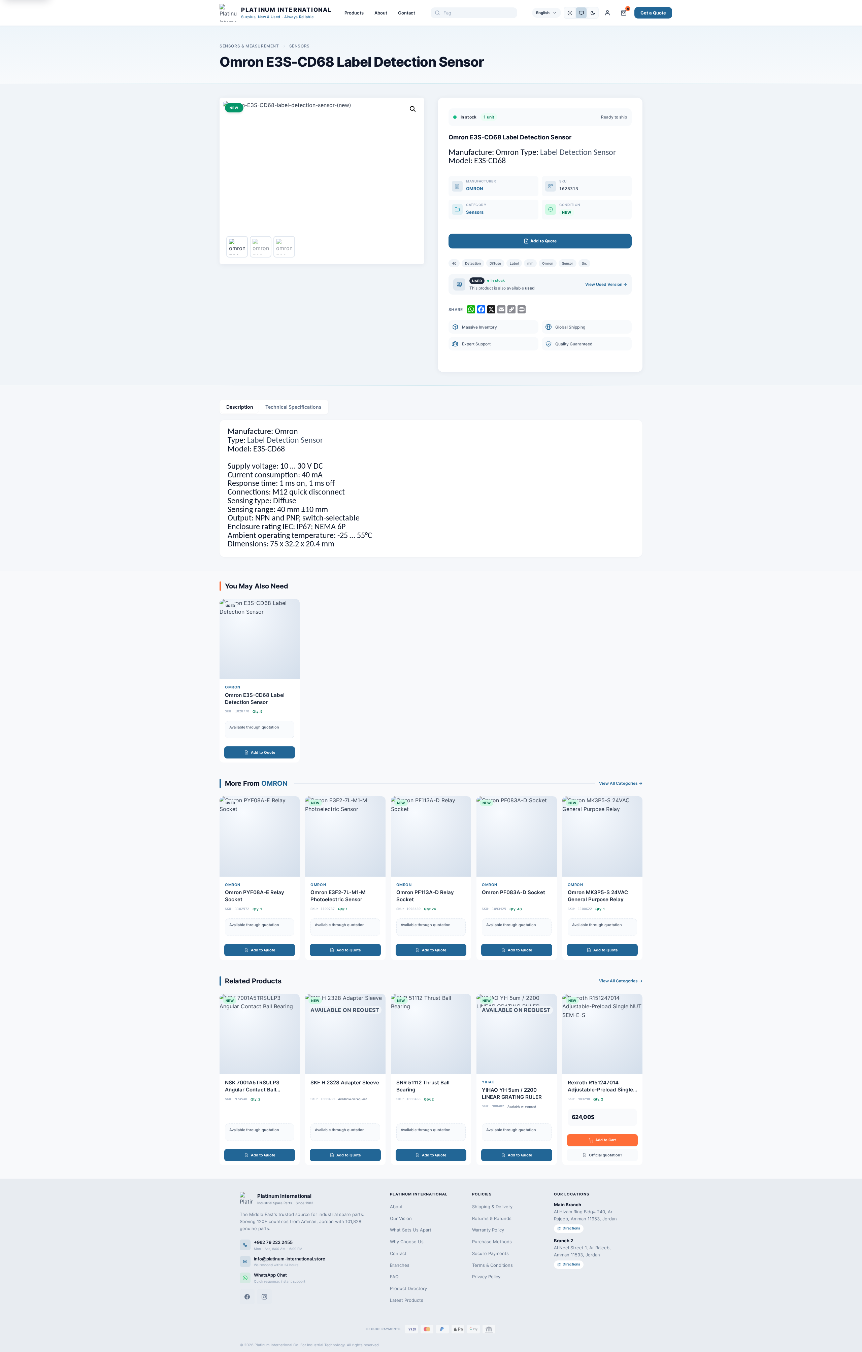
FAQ (394, 1276)
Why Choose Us (407, 1241)
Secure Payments (490, 1253)
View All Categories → (620, 783)
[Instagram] (264, 1296)
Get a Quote (653, 12)
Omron (547, 263)
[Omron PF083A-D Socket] (516, 878)
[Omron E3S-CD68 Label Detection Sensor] (260, 681)
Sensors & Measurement (249, 45)
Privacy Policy (486, 1276)
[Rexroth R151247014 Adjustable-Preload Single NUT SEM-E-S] (602, 1079)
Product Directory (408, 1288)
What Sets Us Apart (410, 1229)
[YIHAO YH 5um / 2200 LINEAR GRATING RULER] (516, 1079)
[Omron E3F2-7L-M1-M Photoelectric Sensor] (345, 878)
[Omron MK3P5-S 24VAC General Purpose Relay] (602, 878)
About (380, 12)
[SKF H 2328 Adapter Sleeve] (345, 1079)
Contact (406, 12)
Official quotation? (605, 1155)
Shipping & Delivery (492, 1206)
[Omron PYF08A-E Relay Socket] (260, 878)
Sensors (299, 45)
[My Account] (607, 12)
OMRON (474, 188)
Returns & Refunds (491, 1218)
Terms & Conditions (492, 1265)
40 (454, 263)
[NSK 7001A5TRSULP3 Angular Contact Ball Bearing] (260, 1079)
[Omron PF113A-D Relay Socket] (431, 878)
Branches (399, 1265)
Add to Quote (263, 752)
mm (530, 263)
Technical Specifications (293, 407)
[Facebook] (247, 1296)
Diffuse (495, 263)
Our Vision (401, 1218)
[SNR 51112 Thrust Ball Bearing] (431, 1079)
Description (239, 407)
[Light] (569, 12)
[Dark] (592, 12)
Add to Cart (605, 1140)
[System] (581, 12)
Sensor (567, 263)
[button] (413, 109)
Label (514, 263)
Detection (473, 263)
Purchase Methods (492, 1241)
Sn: (584, 263)
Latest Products (406, 1300)
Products (354, 12)
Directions (571, 1228)
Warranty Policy (488, 1229)
